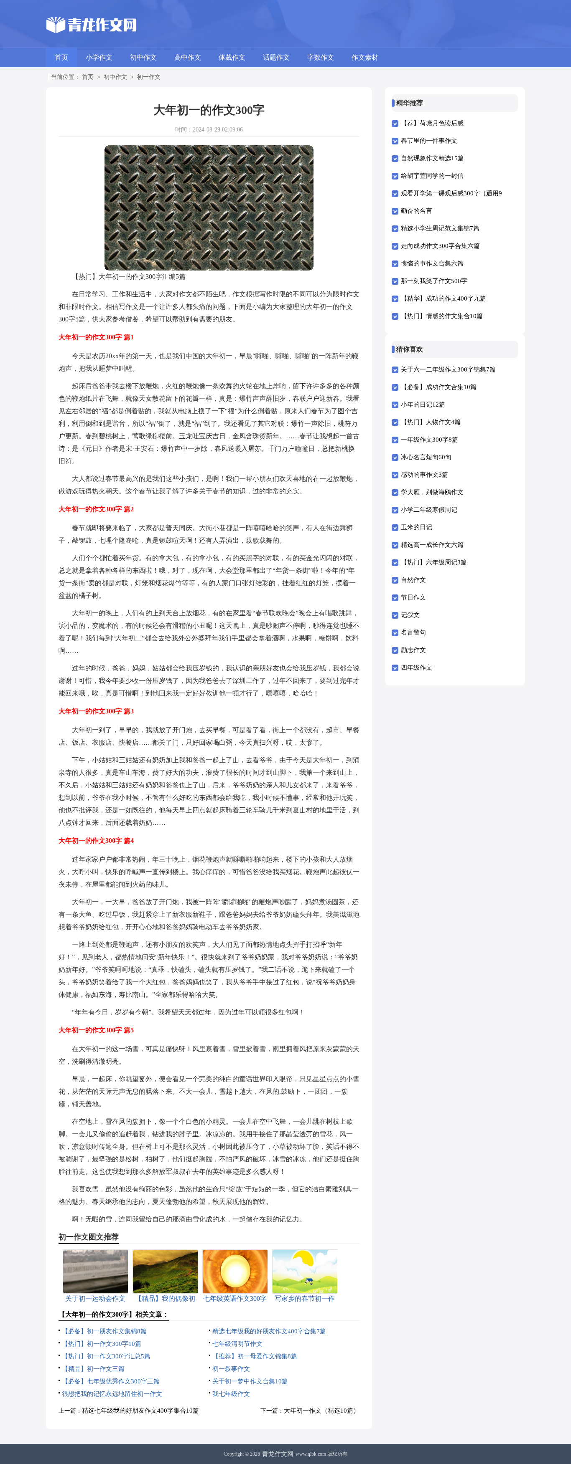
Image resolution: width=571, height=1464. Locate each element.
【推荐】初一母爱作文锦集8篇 (254, 1356)
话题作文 (276, 57)
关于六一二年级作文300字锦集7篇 (448, 369)
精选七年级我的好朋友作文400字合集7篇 (269, 1331)
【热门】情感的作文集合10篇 (442, 316)
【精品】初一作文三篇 (93, 1368)
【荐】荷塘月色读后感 (432, 123)
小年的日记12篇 (423, 404)
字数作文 (320, 57)
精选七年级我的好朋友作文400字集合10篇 (140, 1410)
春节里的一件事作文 (429, 140)
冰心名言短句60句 (426, 457)
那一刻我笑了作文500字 (434, 281)
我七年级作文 (231, 1394)
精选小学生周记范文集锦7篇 (440, 228)
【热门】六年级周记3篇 (434, 562)
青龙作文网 (277, 1454)
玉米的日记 (416, 527)
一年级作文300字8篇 (429, 439)
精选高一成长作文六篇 (432, 544)
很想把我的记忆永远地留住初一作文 (112, 1394)
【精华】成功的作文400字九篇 (443, 298)
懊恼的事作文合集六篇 (432, 263)
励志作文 (413, 650)
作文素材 (365, 57)
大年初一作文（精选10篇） (321, 1410)
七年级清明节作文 (237, 1343)
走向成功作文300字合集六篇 (440, 246)
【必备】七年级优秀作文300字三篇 (111, 1381)
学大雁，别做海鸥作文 (432, 492)
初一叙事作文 (231, 1368)
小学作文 (99, 57)
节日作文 (413, 597)
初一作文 (149, 77)
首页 (61, 57)
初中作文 (143, 57)
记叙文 (410, 615)
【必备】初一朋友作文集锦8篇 (104, 1331)
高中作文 (187, 57)
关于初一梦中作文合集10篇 (250, 1381)
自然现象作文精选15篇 (432, 158)
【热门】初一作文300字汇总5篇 (106, 1356)
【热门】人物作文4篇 (431, 422)
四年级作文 (416, 667)
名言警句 (413, 632)
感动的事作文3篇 (424, 474)
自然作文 (413, 579)
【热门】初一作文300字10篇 (101, 1343)
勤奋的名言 (416, 210)
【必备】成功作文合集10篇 (439, 387)
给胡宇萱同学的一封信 (432, 175)
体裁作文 (232, 57)
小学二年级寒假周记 (429, 509)
